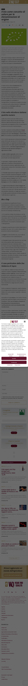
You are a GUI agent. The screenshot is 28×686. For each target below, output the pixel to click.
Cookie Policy (10, 365)
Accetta (14, 358)
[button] (24, 321)
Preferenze (14, 362)
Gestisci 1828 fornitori (10, 354)
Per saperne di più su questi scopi (21, 354)
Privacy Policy (17, 365)
